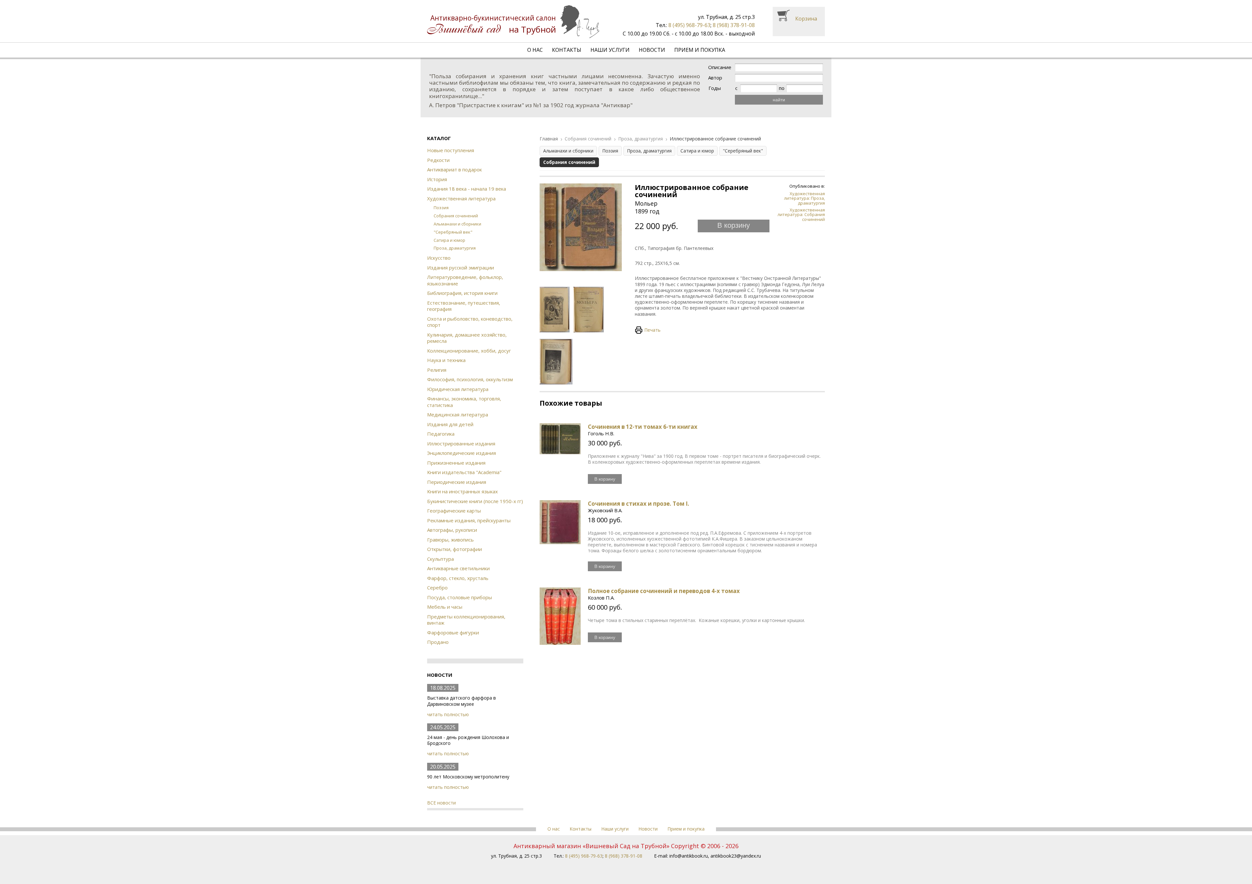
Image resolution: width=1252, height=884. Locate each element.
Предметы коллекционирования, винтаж (466, 619)
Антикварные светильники (458, 568)
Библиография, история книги (462, 293)
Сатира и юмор (449, 240)
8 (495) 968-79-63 (689, 25)
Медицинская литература (457, 414)
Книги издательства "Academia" (464, 472)
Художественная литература (461, 198)
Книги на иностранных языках (462, 491)
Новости (652, 49)
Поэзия (441, 207)
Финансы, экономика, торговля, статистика (464, 401)
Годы (714, 88)
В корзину (733, 225)
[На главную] (513, 21)
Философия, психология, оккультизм (470, 379)
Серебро (437, 587)
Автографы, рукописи (452, 530)
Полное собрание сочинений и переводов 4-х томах (664, 591)
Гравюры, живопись (450, 539)
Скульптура (440, 559)
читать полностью (448, 714)
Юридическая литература (457, 389)
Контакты (566, 49)
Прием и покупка (699, 49)
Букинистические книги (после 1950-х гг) (475, 501)
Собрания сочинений (456, 216)
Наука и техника (446, 360)
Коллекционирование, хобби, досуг (469, 350)
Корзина (806, 18)
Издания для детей (450, 424)
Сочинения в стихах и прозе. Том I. (638, 503)
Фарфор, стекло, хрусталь (457, 578)
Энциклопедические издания (461, 453)
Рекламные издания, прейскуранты (469, 520)
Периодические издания (456, 482)
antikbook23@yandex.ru (735, 856)
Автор (715, 78)
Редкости (438, 160)
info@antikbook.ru (688, 856)
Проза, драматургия (455, 248)
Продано (438, 642)
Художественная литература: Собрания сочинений (801, 214)
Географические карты (454, 510)
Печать (652, 330)
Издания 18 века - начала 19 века (466, 188)
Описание (719, 67)
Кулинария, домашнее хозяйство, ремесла (467, 337)
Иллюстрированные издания (461, 443)
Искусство (439, 257)
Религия (436, 370)
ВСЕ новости (441, 803)
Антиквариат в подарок (454, 169)
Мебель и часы (444, 606)
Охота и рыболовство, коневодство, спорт (470, 321)
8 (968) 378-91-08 (734, 25)
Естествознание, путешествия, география (463, 305)
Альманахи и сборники (457, 224)
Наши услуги (610, 49)
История (437, 179)
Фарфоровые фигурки (453, 632)
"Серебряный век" (453, 232)
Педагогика (441, 433)
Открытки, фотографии (454, 549)
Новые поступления (450, 150)
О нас (535, 49)
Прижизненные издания (456, 462)
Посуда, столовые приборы (459, 597)
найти (779, 99)
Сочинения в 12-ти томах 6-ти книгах (642, 426)
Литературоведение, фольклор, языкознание (465, 280)
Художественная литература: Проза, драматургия (804, 198)
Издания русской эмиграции (460, 267)
